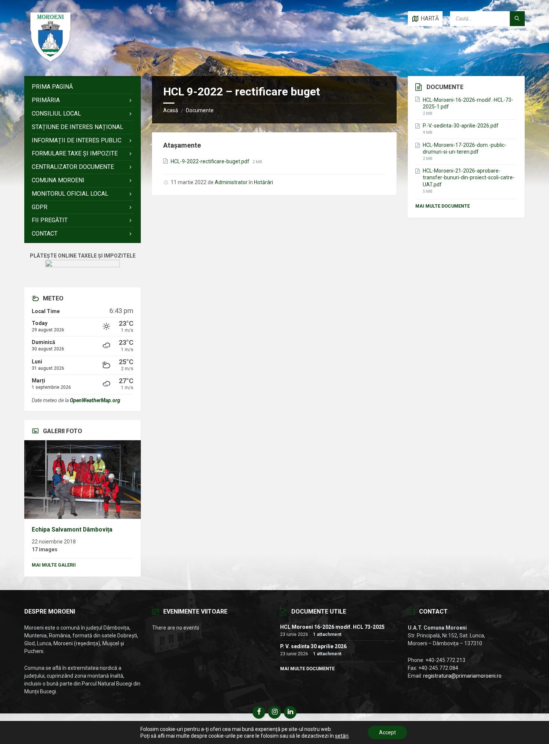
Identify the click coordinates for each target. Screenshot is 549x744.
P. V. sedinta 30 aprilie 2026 (313, 646)
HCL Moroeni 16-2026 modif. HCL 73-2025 (332, 627)
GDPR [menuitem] (39, 207)
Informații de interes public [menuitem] (76, 140)
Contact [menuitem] (45, 233)
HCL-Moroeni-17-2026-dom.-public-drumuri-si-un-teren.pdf (464, 148)
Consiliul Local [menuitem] (56, 113)
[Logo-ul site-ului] (50, 61)
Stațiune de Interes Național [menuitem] (77, 126)
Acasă (170, 110)
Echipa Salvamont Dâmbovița (72, 529)
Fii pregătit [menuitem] (50, 220)
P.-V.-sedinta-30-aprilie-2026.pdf (461, 126)
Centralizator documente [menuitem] (73, 166)
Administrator (231, 182)
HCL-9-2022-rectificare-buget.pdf (211, 161)
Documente (200, 110)
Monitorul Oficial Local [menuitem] (70, 193)
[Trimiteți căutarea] (517, 18)
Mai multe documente (442, 206)
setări (341, 736)
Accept (387, 732)
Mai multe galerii (54, 565)
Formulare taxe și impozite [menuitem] (75, 153)
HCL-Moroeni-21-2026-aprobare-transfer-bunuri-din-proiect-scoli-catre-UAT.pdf (469, 177)
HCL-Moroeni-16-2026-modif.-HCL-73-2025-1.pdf (468, 103)
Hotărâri (263, 182)
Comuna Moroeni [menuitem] (58, 180)
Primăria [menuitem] (46, 100)
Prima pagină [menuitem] (52, 86)
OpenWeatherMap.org (95, 400)
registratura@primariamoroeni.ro (462, 676)
